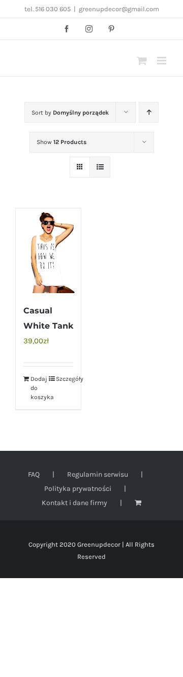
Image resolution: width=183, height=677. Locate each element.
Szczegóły (64, 378)
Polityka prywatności (77, 488)
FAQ (34, 474)
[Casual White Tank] (48, 250)
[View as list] (100, 167)
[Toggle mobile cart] (142, 60)
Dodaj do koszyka (39, 388)
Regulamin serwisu (97, 474)
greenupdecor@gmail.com (119, 9)
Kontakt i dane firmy (74, 502)
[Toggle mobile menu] (162, 60)
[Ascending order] (149, 112)
